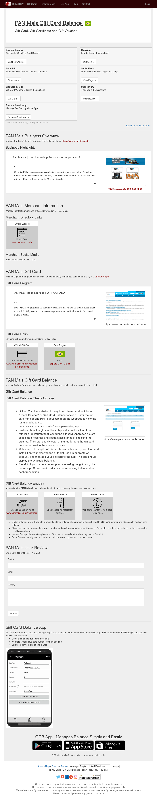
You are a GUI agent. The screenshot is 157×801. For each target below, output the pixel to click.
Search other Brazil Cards (138, 125)
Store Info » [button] (13, 80)
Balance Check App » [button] (18, 117)
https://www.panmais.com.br (75, 140)
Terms (64, 766)
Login (148, 3)
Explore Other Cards (60, 363)
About (40, 766)
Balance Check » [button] (16, 61)
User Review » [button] (90, 98)
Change (115, 766)
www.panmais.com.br (22, 242)
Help (47, 766)
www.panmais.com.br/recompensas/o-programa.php (25, 365)
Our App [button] (65, 3)
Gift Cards (32, 3)
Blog (75, 3)
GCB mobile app (101, 276)
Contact (86, 3)
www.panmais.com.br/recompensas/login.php (28, 512)
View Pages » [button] (89, 80)
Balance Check (49, 3)
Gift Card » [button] (13, 98)
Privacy (55, 766)
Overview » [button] (88, 61)
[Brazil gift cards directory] (88, 22)
